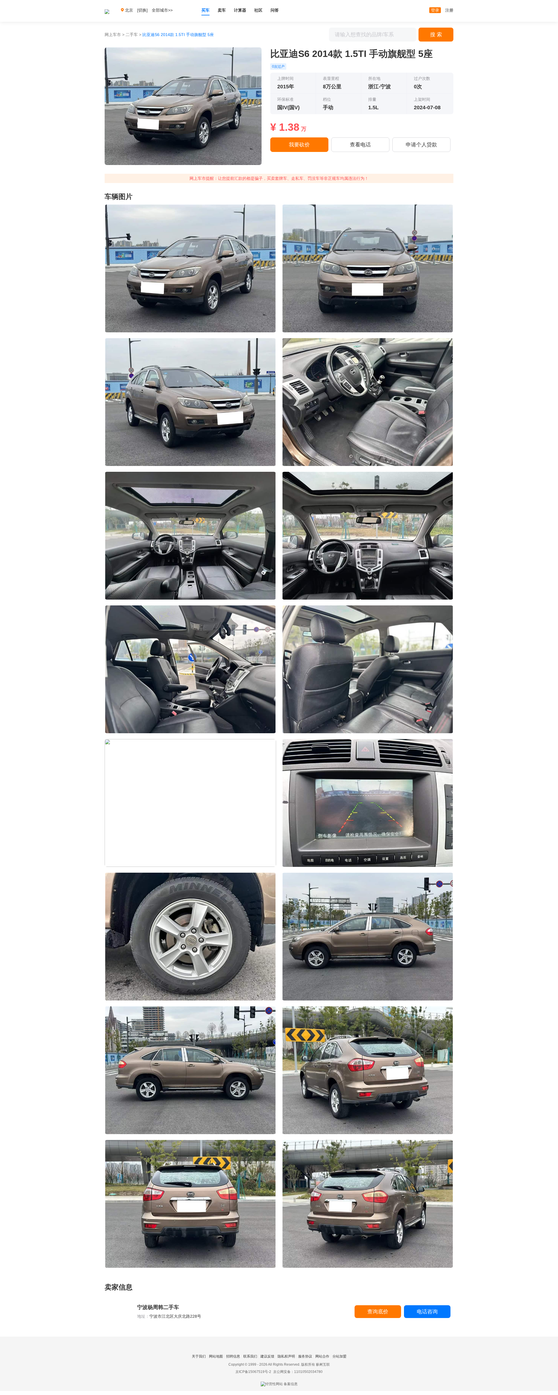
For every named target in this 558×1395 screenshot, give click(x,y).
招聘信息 (233, 1356)
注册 (449, 10)
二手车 (132, 34)
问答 (275, 10)
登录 (435, 10)
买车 (205, 10)
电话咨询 (427, 1312)
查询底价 (377, 1312)
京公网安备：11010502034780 (298, 1372)
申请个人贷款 (421, 145)
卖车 (222, 10)
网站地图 (216, 1356)
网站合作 (322, 1356)
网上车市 (113, 34)
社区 (258, 10)
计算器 (240, 10)
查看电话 (360, 145)
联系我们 (250, 1356)
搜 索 (436, 34)
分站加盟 (339, 1356)
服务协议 (305, 1356)
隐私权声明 (286, 1356)
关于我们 (199, 1356)
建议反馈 (267, 1356)
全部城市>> (162, 10)
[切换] (142, 10)
